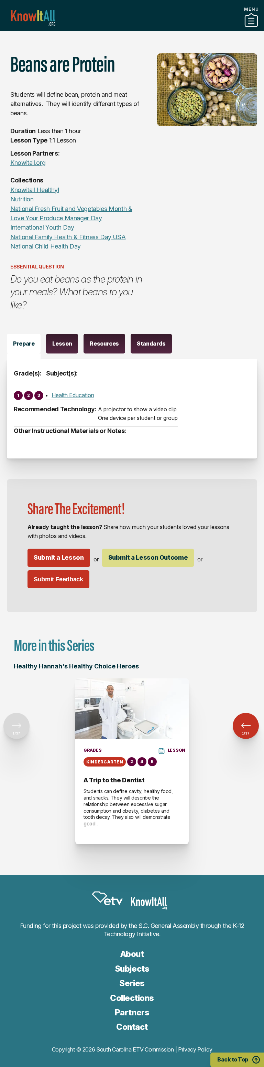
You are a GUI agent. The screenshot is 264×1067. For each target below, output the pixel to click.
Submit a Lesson (59, 557)
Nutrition (22, 199)
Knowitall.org (33, 18)
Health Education (73, 395)
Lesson (62, 343)
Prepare (23, 343)
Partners (132, 28)
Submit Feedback (58, 579)
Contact (132, 1027)
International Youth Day (42, 227)
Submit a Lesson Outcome (148, 557)
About (132, 954)
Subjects (132, 969)
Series (131, 983)
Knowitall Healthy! (34, 189)
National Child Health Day (45, 246)
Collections (132, 998)
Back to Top (232, 1059)
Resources (104, 343)
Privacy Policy (195, 1049)
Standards (151, 343)
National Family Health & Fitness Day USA (68, 237)
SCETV (107, 898)
